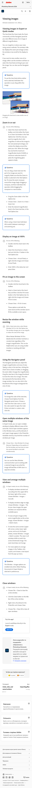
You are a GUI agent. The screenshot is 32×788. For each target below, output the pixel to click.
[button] (23, 2)
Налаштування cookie (19, 782)
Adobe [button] (4, 765)
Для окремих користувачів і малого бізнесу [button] (14, 749)
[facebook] (3, 777)
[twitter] (9, 777)
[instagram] (6, 777)
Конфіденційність (24, 780)
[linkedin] (12, 777)
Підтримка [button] (5, 761)
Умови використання (7, 782)
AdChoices (22, 785)
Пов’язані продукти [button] (8, 768)
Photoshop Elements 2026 (9, 6)
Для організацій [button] (7, 757)
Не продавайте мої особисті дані (10, 785)
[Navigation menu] (2, 2)
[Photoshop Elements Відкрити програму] (30, 11)
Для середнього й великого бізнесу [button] (12, 753)
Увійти (28, 2)
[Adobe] (8, 2)
